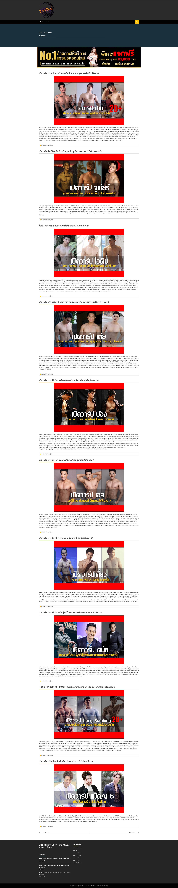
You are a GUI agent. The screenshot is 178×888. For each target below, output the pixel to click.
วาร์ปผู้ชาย (50, 145)
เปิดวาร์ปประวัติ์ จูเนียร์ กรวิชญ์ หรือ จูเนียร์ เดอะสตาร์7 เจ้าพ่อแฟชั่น (70, 151)
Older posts (46, 832)
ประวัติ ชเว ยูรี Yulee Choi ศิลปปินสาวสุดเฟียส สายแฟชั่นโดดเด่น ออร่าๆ (54, 859)
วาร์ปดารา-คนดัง (77, 848)
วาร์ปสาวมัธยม (77, 858)
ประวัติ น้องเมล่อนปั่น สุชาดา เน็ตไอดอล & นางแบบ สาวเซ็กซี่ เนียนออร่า (55, 873)
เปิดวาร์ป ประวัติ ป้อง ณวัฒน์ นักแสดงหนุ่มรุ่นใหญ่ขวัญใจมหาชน (69, 380)
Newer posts (132, 832)
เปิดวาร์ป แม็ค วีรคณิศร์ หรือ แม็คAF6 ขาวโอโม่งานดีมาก (66, 761)
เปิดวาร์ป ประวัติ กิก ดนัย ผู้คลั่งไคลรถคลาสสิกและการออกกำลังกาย (70, 612)
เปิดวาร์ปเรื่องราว (77, 863)
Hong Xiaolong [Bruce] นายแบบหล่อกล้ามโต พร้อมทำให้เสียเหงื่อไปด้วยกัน (77, 686)
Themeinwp (105, 885)
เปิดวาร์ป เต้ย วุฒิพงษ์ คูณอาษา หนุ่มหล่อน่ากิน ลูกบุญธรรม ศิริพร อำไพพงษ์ (74, 302)
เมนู (46, 22)
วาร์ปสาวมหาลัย (77, 855)
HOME (41, 22)
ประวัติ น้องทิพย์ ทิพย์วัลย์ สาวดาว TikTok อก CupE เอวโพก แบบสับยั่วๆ (54, 866)
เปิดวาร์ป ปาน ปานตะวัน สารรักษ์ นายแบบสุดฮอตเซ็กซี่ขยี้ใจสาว (69, 73)
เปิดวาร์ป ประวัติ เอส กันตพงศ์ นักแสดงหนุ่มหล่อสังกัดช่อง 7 (66, 459)
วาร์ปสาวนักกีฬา (77, 853)
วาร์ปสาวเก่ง (76, 860)
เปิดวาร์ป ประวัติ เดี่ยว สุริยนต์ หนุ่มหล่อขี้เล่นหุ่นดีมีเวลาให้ (66, 538)
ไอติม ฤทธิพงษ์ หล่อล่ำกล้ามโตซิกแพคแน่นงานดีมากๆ (64, 225)
